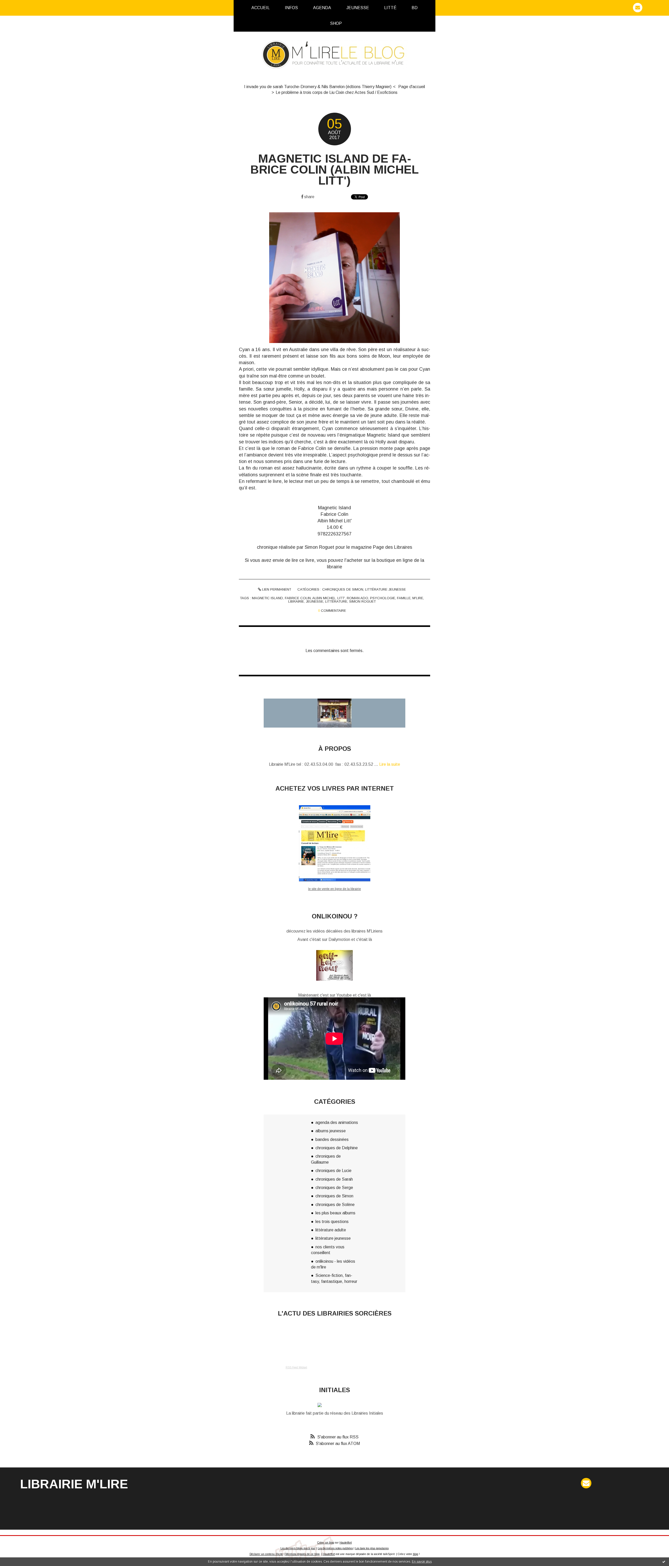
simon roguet (362, 601)
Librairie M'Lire (74, 1484)
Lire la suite (389, 764)
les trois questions (332, 1221)
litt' (341, 598)
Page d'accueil (411, 86)
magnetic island (267, 598)
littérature (336, 601)
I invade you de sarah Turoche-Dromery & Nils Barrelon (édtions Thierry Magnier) (317, 86)
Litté (390, 7)
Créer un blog (325, 1542)
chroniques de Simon (342, 589)
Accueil (260, 7)
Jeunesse (357, 7)
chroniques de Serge (334, 1187)
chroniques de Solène (335, 1204)
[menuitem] (260, 8)
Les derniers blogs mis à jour (297, 1548)
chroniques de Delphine (336, 1148)
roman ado (357, 598)
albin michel (324, 598)
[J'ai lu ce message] (664, 1561)
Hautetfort (345, 1542)
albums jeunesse (330, 1131)
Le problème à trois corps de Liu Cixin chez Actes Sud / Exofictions (336, 92)
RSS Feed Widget (296, 1367)
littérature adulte (330, 1230)
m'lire (417, 598)
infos (291, 7)
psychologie (382, 598)
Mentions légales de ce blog (302, 1554)
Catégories (358, 23)
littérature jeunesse (385, 589)
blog (415, 1554)
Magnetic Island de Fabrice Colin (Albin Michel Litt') (334, 169)
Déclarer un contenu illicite (266, 1554)
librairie (296, 601)
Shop (336, 23)
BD (415, 7)
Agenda (322, 7)
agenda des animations (336, 1122)
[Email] (637, 7)
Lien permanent (276, 589)
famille (404, 598)
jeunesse (314, 601)
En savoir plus (422, 1561)
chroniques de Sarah (334, 1179)
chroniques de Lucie (333, 1170)
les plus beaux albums (335, 1213)
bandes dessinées (332, 1139)
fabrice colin (298, 598)
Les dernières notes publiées (335, 1548)
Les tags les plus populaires (372, 1548)
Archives (351, 23)
